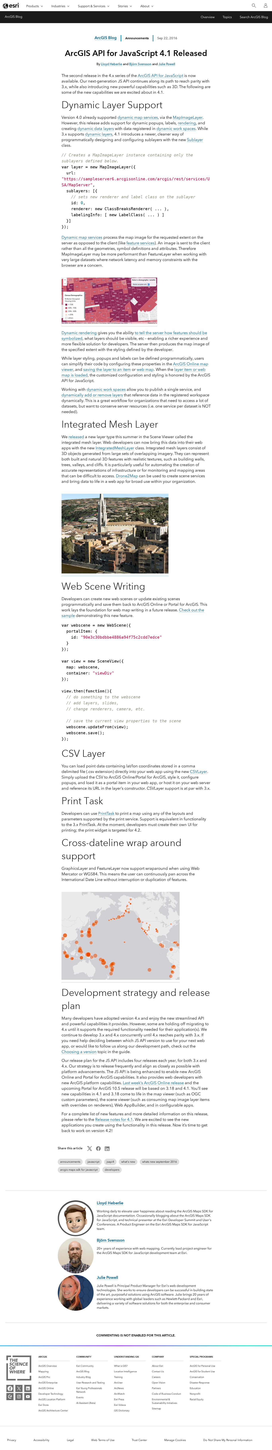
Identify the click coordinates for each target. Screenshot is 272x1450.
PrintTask (106, 813)
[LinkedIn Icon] (107, 1150)
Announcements (137, 38)
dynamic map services (137, 117)
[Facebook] (10, 1388)
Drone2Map (127, 475)
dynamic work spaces (176, 128)
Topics (227, 17)
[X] (19, 1388)
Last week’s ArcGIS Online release (153, 1082)
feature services (140, 243)
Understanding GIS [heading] (126, 1356)
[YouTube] (27, 1396)
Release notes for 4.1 (114, 1119)
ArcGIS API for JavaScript (160, 75)
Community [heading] (83, 1356)
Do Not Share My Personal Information (227, 1440)
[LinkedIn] (27, 1388)
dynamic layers (98, 134)
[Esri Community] (10, 1396)
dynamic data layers (95, 128)
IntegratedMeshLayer (115, 448)
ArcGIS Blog (13, 17)
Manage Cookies (175, 1440)
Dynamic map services (82, 237)
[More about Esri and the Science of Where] (18, 1369)
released (76, 436)
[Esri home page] (11, 6)
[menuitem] (54, 1366)
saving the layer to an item (107, 369)
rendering (187, 123)
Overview (208, 17)
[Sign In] (265, 5)
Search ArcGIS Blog (254, 17)
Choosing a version (79, 1051)
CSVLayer (198, 771)
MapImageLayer (188, 117)
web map (145, 369)
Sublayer (195, 139)
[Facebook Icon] (98, 1150)
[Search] (253, 5)
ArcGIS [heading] (42, 1356)
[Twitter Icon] (90, 1150)
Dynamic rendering (79, 332)
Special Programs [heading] (201, 1356)
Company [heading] (158, 1356)
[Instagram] (19, 1396)
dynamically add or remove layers (92, 395)
